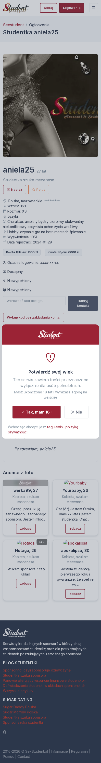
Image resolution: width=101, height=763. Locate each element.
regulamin (55, 427)
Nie (79, 412)
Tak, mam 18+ (39, 412)
